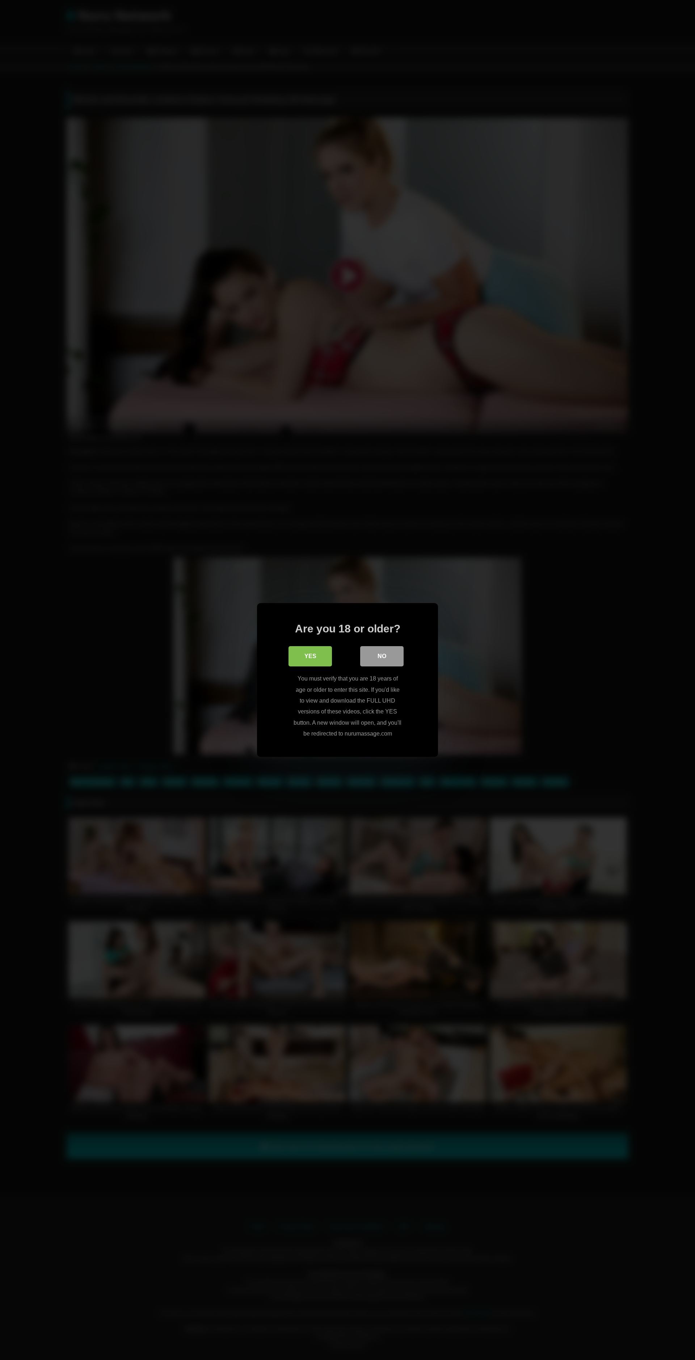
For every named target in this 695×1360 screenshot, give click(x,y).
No (382, 656)
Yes (310, 656)
